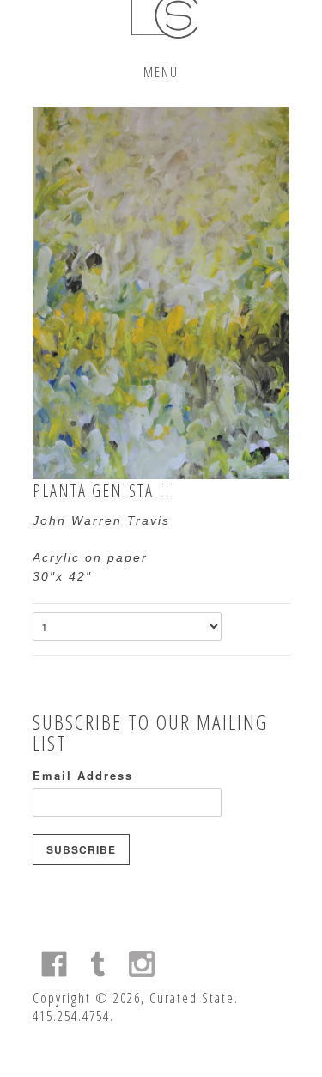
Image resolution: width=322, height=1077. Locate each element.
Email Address (83, 775)
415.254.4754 (71, 1016)
